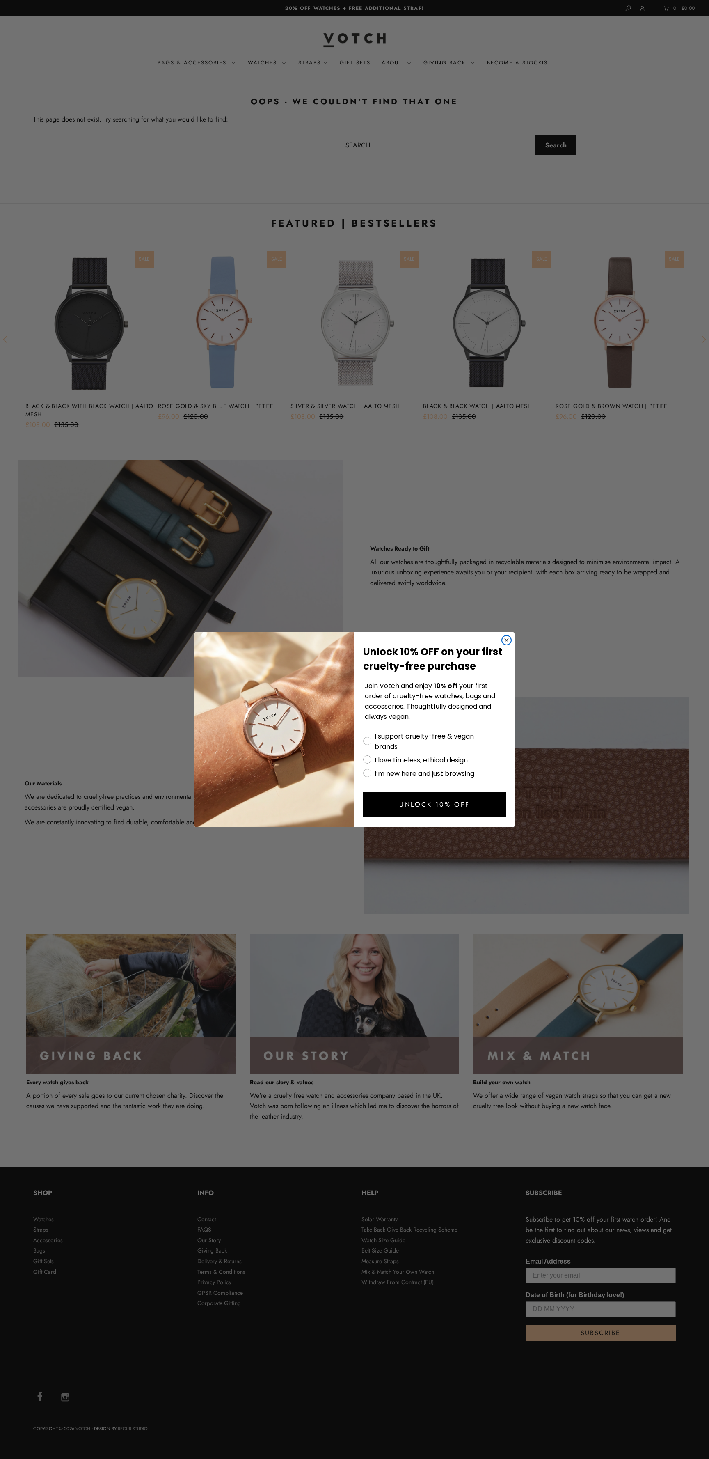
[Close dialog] (506, 640)
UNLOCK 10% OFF (434, 804)
